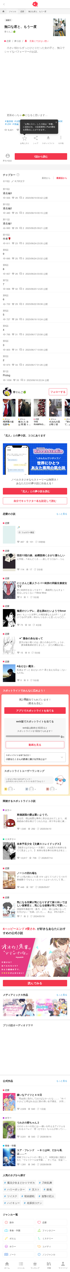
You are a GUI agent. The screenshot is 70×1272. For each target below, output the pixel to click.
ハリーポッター (14, 1189)
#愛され (30, 929)
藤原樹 (9, 121)
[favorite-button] (24, 138)
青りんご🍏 (10, 31)
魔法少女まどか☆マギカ (19, 1182)
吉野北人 (20, 121)
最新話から (61, 177)
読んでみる (35, 983)
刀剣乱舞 (45, 1182)
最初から (46, 177)
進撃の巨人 (46, 1196)
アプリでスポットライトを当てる (35, 710)
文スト (34, 1189)
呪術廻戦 (28, 1196)
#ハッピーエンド (14, 929)
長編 (15, 124)
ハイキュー (12, 1203)
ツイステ (10, 1196)
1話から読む (41, 156)
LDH (8, 124)
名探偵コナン (33, 1203)
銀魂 (48, 1189)
